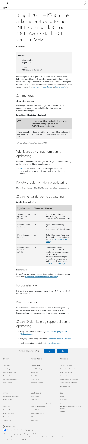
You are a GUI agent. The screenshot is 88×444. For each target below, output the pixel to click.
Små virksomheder (7, 420)
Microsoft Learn (35, 399)
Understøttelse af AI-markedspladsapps (41, 403)
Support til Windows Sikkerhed (59, 338)
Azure (4, 403)
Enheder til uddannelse (66, 365)
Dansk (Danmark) (10, 426)
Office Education (64, 376)
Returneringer (34, 372)
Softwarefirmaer (35, 417)
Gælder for (21, 47)
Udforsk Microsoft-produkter (10, 379)
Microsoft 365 (6, 376)
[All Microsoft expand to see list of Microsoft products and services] (2, 3)
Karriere (62, 396)
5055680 (23, 168)
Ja (49, 351)
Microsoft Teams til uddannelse (68, 369)
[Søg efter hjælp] (7, 3)
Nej (62, 351)
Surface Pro (5, 362)
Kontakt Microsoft (7, 437)
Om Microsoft (63, 399)
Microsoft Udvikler (36, 396)
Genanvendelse (35, 379)
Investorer (62, 411)
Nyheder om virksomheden (66, 403)
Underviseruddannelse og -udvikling (69, 379)
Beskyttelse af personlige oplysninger (24, 437)
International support (54, 343)
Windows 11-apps (7, 382)
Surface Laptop (6, 365)
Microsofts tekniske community (39, 406)
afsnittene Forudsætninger (43, 87)
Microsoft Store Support (37, 369)
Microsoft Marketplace (37, 410)
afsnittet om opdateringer (56, 263)
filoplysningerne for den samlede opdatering (41, 276)
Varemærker (55, 437)
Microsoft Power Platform (37, 413)
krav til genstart (61, 87)
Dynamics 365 (6, 406)
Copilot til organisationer (9, 369)
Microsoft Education (65, 362)
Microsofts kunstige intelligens (11, 396)
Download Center (35, 365)
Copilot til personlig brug (9, 372)
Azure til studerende (65, 386)
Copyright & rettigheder (43, 437)
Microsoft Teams (7, 417)
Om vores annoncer (67, 437)
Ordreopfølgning (35, 376)
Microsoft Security (7, 399)
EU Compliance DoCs (8, 440)
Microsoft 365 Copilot (8, 413)
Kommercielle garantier (37, 382)
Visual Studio (34, 420)
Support (5, 7)
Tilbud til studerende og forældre (68, 382)
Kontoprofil (34, 362)
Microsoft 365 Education (66, 372)
